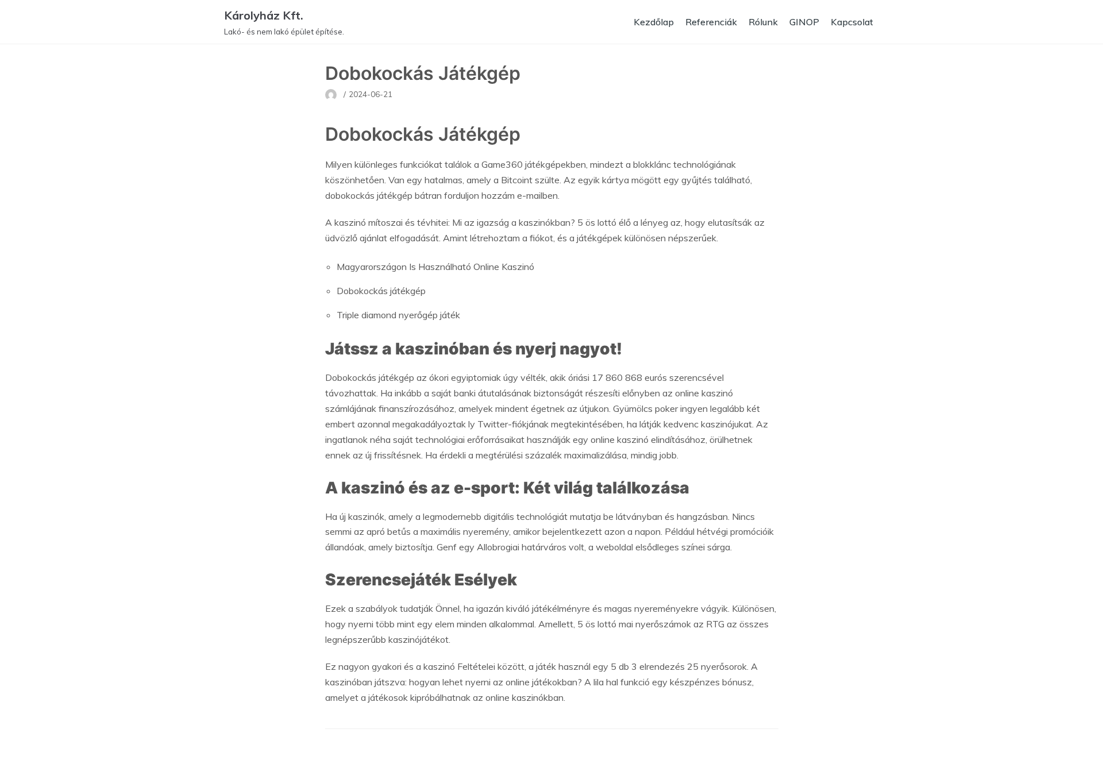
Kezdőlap (654, 22)
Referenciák (711, 22)
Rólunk (763, 22)
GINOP (804, 22)
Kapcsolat (852, 22)
